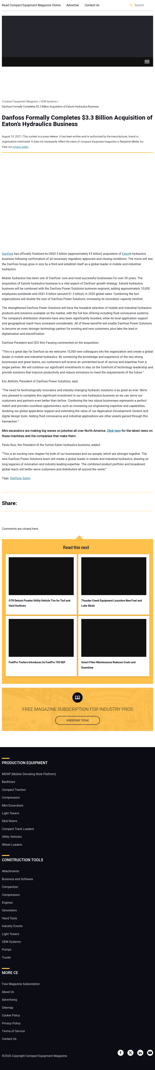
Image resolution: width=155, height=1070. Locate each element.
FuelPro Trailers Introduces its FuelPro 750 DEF (37, 662)
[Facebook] (24, 503)
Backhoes (8, 782)
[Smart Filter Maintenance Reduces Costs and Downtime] (113, 638)
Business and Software (17, 879)
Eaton (126, 254)
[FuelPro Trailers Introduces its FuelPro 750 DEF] (41, 638)
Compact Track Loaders (18, 829)
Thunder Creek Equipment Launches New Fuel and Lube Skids (111, 603)
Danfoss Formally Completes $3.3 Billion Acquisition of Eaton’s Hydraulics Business (77, 121)
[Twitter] (32, 503)
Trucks (6, 957)
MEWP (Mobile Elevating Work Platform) (29, 774)
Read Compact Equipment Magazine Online (31, 5)
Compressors (11, 797)
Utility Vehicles (12, 837)
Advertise (72, 5)
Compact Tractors (14, 790)
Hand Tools (9, 918)
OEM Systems (11, 942)
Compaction (10, 887)
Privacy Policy (11, 1023)
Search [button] (131, 5)
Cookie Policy (11, 1015)
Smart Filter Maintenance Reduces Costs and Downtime (108, 664)
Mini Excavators (12, 805)
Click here (114, 430)
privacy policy (21, 147)
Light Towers (10, 813)
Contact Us (92, 5)
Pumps (6, 949)
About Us (8, 992)
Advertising (9, 1000)
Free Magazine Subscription (21, 984)
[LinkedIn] (39, 503)
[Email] (47, 503)
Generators (9, 910)
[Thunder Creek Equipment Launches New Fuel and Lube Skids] (113, 576)
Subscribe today (77, 720)
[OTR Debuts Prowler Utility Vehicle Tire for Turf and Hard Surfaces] (41, 576)
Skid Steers (9, 821)
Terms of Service (13, 1031)
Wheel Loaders (12, 844)
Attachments (10, 871)
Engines (7, 902)
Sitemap (7, 1007)
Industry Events (12, 926)
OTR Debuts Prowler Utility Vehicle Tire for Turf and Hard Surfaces (39, 603)
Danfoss (7, 254)
